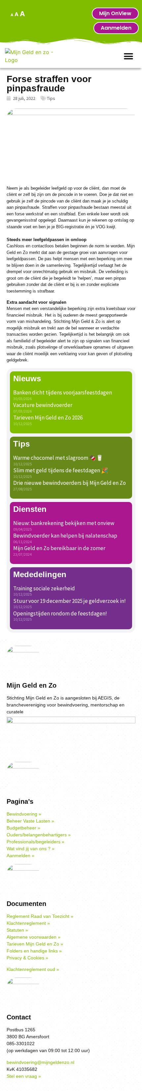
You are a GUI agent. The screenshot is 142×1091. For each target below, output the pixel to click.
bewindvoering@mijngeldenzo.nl (40, 1062)
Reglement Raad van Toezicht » (40, 916)
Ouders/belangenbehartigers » (39, 834)
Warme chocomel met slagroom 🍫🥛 (58, 457)
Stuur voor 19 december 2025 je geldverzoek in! (69, 601)
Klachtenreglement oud (31, 969)
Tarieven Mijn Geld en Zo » (35, 944)
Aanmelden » (20, 855)
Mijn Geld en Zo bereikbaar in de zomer (59, 548)
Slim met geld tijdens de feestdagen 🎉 (60, 470)
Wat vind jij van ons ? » (30, 848)
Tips (51, 98)
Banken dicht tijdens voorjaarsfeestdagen (62, 392)
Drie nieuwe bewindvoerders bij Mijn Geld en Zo (69, 482)
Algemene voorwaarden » (33, 937)
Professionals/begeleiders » (35, 841)
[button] (128, 56)
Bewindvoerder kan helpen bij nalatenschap (65, 535)
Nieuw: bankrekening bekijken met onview (63, 523)
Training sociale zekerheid (44, 588)
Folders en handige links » (34, 950)
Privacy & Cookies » (27, 957)
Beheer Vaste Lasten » (30, 821)
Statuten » (17, 930)
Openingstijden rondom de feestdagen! (60, 613)
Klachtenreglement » (28, 923)
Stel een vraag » (24, 1076)
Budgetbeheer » (23, 827)
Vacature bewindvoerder (42, 405)
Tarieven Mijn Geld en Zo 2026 (48, 417)
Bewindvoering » (24, 814)
